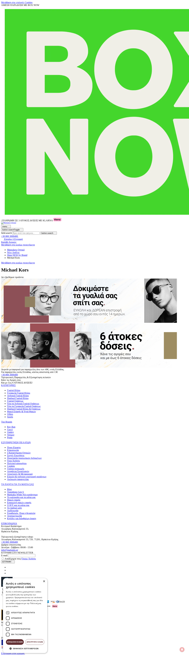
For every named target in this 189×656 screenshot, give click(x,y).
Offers (10, 414)
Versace (10, 435)
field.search (6, 233)
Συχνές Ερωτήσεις (15, 455)
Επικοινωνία (13, 450)
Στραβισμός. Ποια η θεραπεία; (21, 513)
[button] (8, 385)
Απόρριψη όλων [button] (35, 642)
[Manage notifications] (182, 649)
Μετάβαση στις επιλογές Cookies (16, 2)
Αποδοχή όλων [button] (15, 642)
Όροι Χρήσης (13, 460)
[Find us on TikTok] (8, 573)
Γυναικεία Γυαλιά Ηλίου (18, 393)
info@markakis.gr (9, 550)
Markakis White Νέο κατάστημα (22, 494)
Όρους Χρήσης (29, 558)
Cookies (11, 466)
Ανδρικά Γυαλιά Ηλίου (18, 395)
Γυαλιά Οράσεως (15, 401)
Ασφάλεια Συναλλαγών (18, 471)
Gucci (10, 429)
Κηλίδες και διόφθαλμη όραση (21, 518)
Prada (9, 437)
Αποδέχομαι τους (20, 558)
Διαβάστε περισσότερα (29, 606)
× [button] (44, 581)
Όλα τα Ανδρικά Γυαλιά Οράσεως (23, 403)
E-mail (4, 555)
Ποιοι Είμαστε (14, 447)
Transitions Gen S (15, 492)
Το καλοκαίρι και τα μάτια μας (21, 497)
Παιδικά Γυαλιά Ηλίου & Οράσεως (23, 409)
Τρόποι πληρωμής (15, 468)
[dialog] (25, 615)
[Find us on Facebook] (8, 567)
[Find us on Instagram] (8, 570)
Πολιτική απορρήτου (17, 463)
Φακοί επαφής (13, 500)
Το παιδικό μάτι (14, 508)
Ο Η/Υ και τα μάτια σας (18, 505)
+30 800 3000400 (9, 374)
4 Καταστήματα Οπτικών (19, 453)
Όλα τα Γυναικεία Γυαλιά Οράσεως (24, 406)
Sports (10, 417)
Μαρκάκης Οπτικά (16, 250)
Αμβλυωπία (12, 510)
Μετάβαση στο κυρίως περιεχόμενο (18, 245)
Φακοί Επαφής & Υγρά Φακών (21, 411)
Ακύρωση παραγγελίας (18, 479)
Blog (9, 489)
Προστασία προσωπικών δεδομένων (24, 458)
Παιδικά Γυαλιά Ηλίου (17, 398)
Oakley (10, 432)
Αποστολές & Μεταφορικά (19, 474)
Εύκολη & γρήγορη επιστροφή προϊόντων (26, 476)
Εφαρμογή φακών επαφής (19, 502)
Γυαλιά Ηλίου (13, 390)
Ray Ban (11, 427)
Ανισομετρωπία (14, 516)
